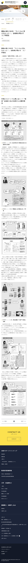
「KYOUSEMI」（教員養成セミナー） (8, 461)
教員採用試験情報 (6, 470)
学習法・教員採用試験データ (6, 473)
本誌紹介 (3, 23)
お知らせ (3, 517)
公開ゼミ (3, 459)
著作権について (4, 551)
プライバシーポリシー (5, 549)
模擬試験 (3, 456)
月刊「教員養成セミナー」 (7, 19)
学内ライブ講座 (4, 488)
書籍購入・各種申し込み (8, 505)
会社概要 (3, 553)
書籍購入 (3, 508)
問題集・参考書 (4, 464)
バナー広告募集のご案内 (6, 533)
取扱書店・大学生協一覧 (6, 528)
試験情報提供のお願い (5, 530)
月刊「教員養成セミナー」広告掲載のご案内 (10, 535)
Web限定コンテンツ (9, 23)
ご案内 (2, 486)
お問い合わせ (3, 538)
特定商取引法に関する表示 (6, 547)
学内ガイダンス (4, 498)
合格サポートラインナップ (9, 450)
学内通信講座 (3, 491)
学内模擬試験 (3, 496)
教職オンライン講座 (5, 493)
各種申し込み (3, 510)
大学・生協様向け (6, 483)
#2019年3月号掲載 (5, 40)
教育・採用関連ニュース (6, 519)
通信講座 (3, 454)
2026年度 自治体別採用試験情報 (7, 476)
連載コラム (13, 19)
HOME (2, 19)
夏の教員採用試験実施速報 (6, 522)
